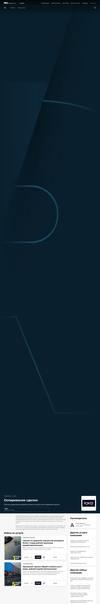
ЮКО (6, 508)
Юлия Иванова (80, 523)
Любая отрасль (8, 496)
